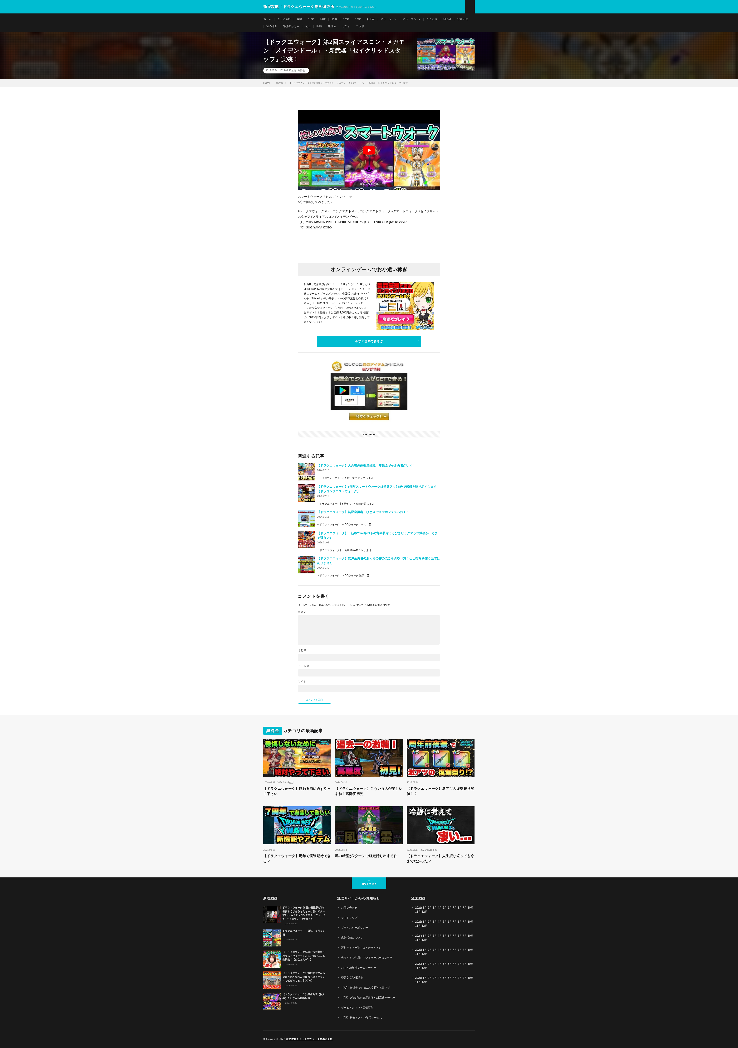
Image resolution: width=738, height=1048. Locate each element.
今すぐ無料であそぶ (369, 341)
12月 (424, 926)
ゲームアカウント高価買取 (357, 1007)
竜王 (308, 26)
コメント (303, 612)
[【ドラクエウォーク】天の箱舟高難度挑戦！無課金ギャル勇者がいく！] (306, 472)
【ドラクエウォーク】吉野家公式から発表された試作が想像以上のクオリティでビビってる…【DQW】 (304, 977)
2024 (418, 936)
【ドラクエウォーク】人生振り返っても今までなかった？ (440, 858)
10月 (470, 922)
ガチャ (346, 26)
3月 (435, 907)
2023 (418, 950)
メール (303, 666)
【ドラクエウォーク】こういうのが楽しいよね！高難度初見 (369, 791)
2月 (430, 907)
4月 (440, 907)
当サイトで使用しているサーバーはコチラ (366, 957)
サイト (302, 681)
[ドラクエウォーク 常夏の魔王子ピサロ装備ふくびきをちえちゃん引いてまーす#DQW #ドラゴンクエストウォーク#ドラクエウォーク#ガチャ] (272, 914)
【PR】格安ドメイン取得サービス (361, 1017)
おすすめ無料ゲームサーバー (358, 967)
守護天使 (462, 19)
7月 (455, 907)
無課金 (332, 26)
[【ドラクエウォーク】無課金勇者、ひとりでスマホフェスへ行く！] (306, 518)
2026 (418, 907)
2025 (418, 922)
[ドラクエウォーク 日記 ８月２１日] (272, 937)
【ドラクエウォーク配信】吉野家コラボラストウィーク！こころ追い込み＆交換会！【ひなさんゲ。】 (304, 956)
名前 (302, 650)
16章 (346, 19)
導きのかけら (291, 26)
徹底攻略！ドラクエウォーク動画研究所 (309, 1039)
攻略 (299, 19)
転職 (319, 26)
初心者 (447, 19)
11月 (418, 926)
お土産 (371, 19)
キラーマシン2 (412, 19)
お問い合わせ (349, 907)
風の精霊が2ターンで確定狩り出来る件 (366, 856)
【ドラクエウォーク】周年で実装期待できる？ (297, 858)
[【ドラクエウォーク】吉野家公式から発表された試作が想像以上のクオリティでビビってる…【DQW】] (272, 980)
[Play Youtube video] (369, 150)
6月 (450, 907)
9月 (465, 922)
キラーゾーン (389, 19)
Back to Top (369, 884)
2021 (418, 978)
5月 (445, 907)
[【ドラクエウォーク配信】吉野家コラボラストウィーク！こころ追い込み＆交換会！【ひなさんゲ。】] (272, 959)
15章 (334, 19)
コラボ (360, 26)
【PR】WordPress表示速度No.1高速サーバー (368, 997)
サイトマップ (349, 917)
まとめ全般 (284, 19)
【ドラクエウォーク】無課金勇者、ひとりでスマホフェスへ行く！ (363, 512)
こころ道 (431, 19)
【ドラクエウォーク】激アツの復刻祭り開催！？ (440, 791)
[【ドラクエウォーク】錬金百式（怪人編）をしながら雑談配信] (272, 1001)
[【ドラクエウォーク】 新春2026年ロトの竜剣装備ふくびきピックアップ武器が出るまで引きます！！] (306, 539)
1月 (425, 907)
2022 (418, 964)
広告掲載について (352, 937)
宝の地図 (271, 26)
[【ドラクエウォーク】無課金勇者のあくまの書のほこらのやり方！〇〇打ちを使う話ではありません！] (306, 564)
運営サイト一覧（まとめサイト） (361, 947)
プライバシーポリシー (354, 927)
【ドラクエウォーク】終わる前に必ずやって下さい (297, 791)
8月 (460, 907)
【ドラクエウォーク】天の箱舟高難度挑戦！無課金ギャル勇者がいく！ (366, 465)
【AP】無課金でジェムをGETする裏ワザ (365, 987)
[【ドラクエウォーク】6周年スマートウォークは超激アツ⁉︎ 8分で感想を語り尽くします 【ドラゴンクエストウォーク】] (306, 493)
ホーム (267, 19)
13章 (311, 19)
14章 (323, 19)
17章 (358, 19)
